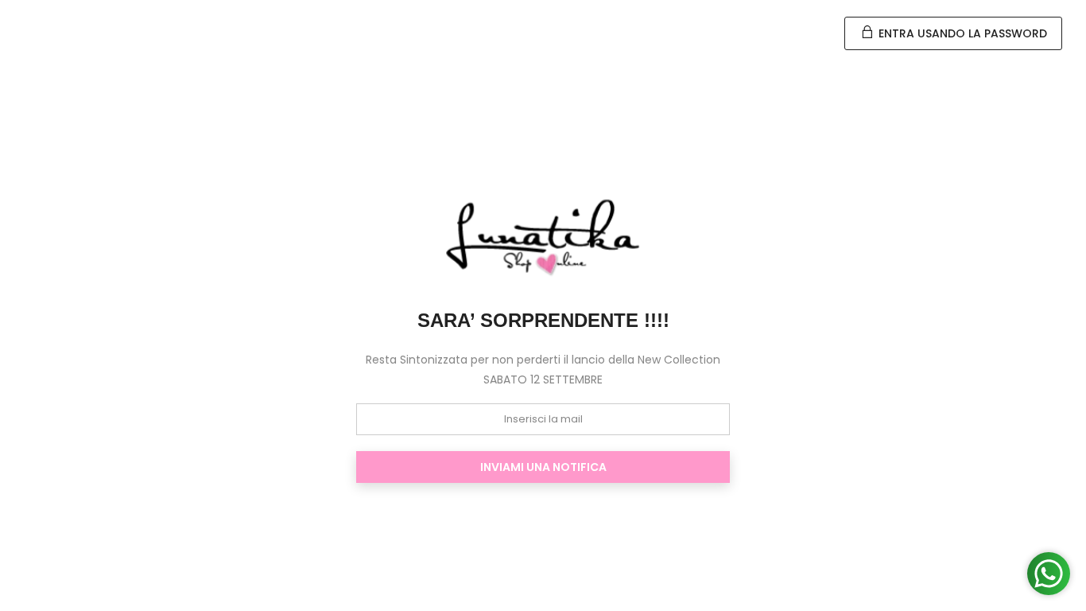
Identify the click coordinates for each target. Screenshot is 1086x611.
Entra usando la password (961, 33)
